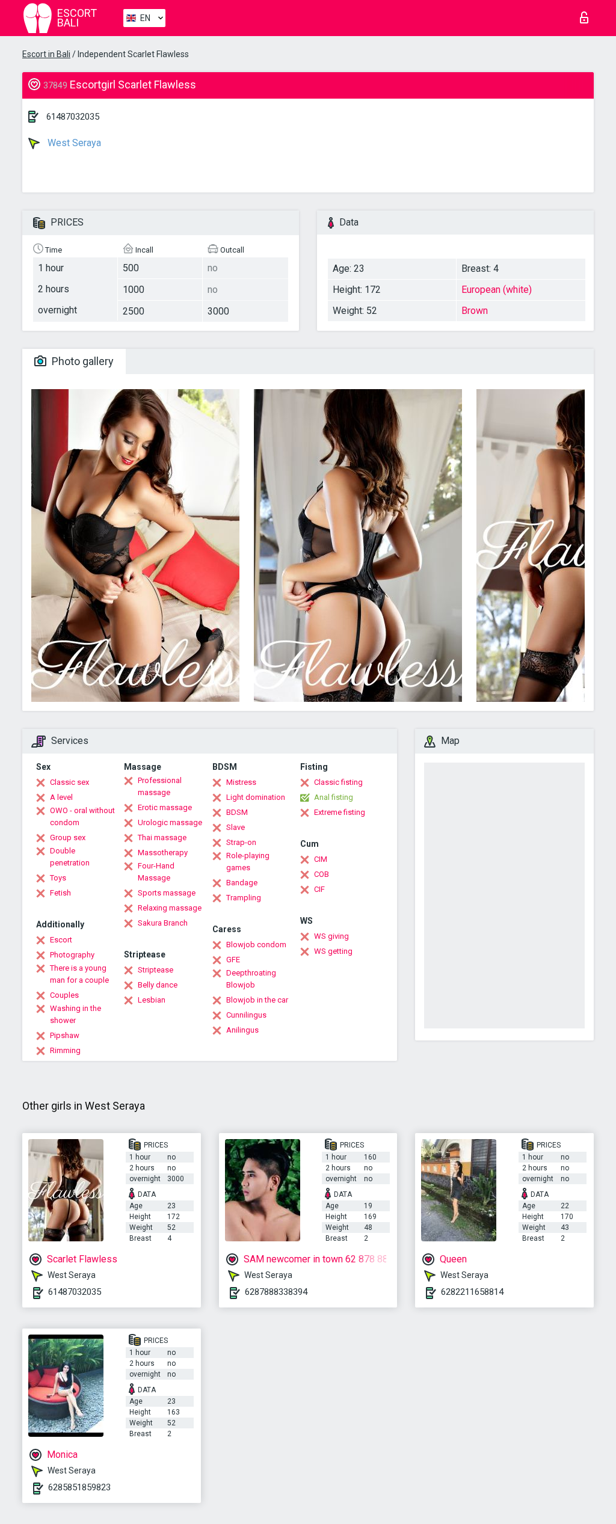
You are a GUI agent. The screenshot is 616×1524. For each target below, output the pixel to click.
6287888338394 (276, 1291)
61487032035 (72, 116)
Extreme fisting (339, 812)
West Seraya (73, 143)
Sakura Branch (163, 922)
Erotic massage (165, 807)
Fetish (60, 892)
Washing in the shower (75, 1014)
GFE (233, 959)
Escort (61, 939)
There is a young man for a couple (79, 974)
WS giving (331, 936)
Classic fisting (338, 782)
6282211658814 (472, 1291)
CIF (319, 889)
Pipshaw (64, 1035)
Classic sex (69, 782)
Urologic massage (170, 822)
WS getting (333, 951)
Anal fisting (333, 797)
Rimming (65, 1050)
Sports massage (167, 892)
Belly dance (157, 984)
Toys (58, 877)
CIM (320, 859)
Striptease (155, 969)
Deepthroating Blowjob (251, 978)
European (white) (496, 289)
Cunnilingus (246, 1014)
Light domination (255, 797)
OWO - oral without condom (82, 816)
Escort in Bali (46, 54)
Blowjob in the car (257, 999)
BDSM (237, 812)
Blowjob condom (256, 944)
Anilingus (242, 1029)
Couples (64, 995)
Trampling (243, 897)
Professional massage (160, 786)
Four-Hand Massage (156, 871)
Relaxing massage (170, 907)
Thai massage (162, 837)
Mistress (241, 782)
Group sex (67, 837)
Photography (72, 954)
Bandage (241, 882)
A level (61, 797)
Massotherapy (163, 852)
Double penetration (70, 856)
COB (321, 874)
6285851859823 (79, 1487)
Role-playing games (248, 861)
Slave (235, 827)
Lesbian (151, 999)
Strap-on (241, 842)
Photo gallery (81, 361)
